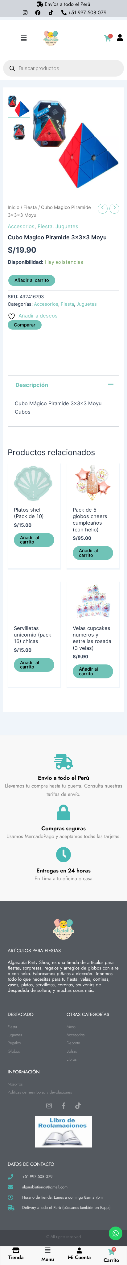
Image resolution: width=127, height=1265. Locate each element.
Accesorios (21, 226)
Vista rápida (34, 496)
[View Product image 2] (19, 131)
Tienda (16, 1257)
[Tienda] (16, 1250)
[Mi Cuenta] (79, 1250)
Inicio (13, 207)
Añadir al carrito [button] (29, 540)
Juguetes (66, 226)
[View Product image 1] (19, 106)
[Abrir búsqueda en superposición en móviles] (63, 68)
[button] (23, 38)
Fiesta (30, 207)
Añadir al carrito (31, 280)
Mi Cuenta (79, 1257)
